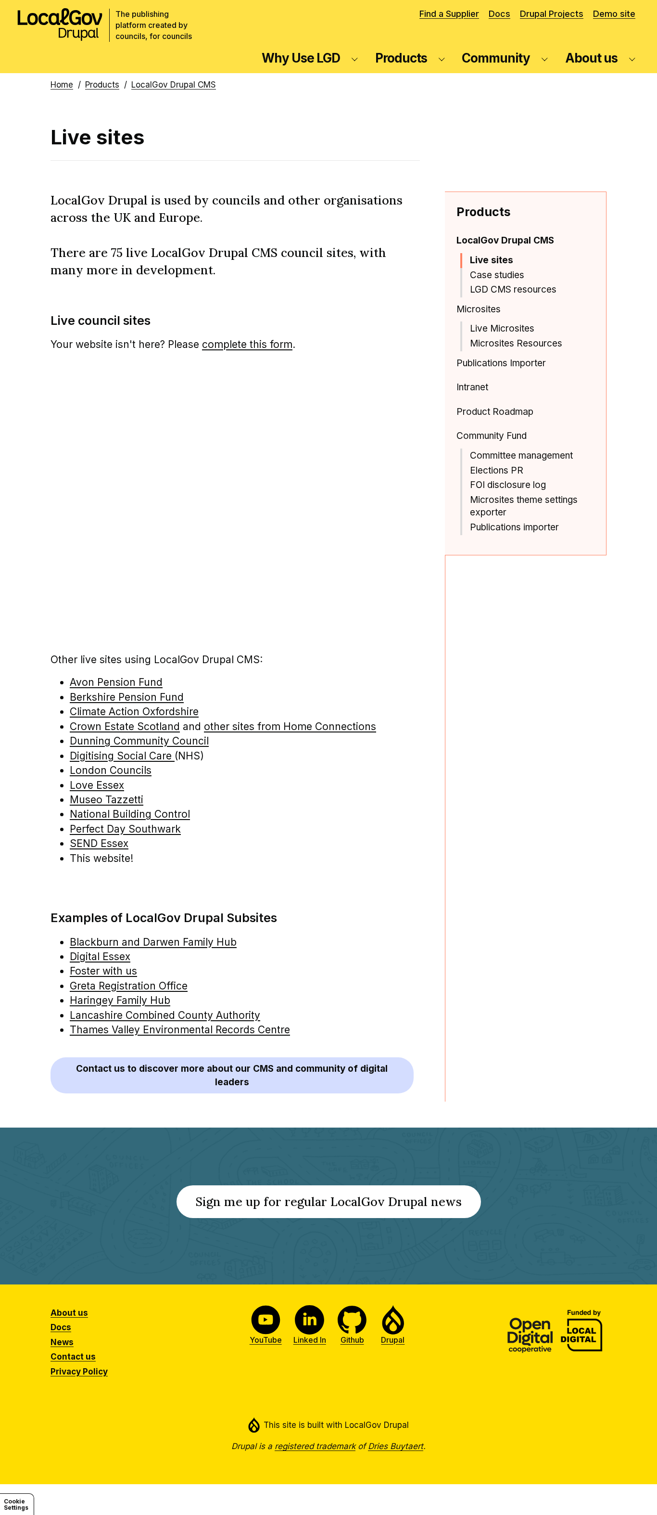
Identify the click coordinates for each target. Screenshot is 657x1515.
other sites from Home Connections (290, 726)
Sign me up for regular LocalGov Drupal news (338, 1206)
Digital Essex (100, 956)
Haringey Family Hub (120, 1000)
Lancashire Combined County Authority (165, 1015)
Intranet (472, 387)
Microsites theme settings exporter (524, 506)
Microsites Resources (516, 343)
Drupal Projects (551, 14)
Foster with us (103, 971)
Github (352, 1340)
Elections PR (496, 470)
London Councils (111, 770)
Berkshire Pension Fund (127, 697)
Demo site (614, 14)
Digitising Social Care (122, 756)
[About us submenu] (632, 58)
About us (591, 58)
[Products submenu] (441, 58)
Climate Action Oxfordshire (134, 712)
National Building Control (130, 814)
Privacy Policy (79, 1371)
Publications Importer (501, 363)
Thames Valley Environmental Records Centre (180, 1030)
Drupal (392, 1340)
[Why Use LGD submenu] (354, 58)
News (62, 1342)
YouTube (266, 1340)
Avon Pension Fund (116, 682)
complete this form (247, 344)
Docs (499, 14)
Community (496, 58)
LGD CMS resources (513, 289)
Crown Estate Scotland (125, 726)
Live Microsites (502, 328)
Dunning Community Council (139, 741)
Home (62, 85)
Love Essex (97, 785)
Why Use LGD (301, 58)
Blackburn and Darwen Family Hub (153, 942)
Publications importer (514, 527)
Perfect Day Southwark (125, 829)
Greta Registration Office (129, 986)
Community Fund (491, 435)
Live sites (491, 260)
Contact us (73, 1356)
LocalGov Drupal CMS (173, 85)
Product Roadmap (494, 411)
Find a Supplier (449, 14)
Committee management (521, 455)
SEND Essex (99, 843)
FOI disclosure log (508, 484)
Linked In (309, 1340)
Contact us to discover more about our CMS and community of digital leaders (232, 1075)
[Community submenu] (544, 58)
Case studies (497, 275)
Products (401, 58)
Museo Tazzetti (106, 800)
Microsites (478, 309)
